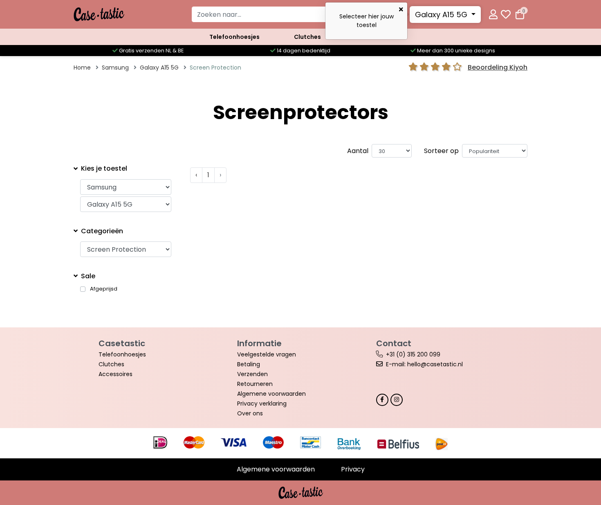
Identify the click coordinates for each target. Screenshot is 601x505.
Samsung (115, 67)
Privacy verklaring (262, 403)
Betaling (248, 364)
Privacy (353, 469)
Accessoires (115, 374)
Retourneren (255, 384)
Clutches (307, 37)
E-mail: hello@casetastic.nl (424, 364)
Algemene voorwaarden (271, 394)
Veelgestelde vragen (266, 354)
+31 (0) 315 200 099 (413, 354)
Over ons (250, 413)
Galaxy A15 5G (442, 14)
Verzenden (252, 374)
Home (82, 67)
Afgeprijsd (103, 288)
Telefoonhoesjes (234, 37)
